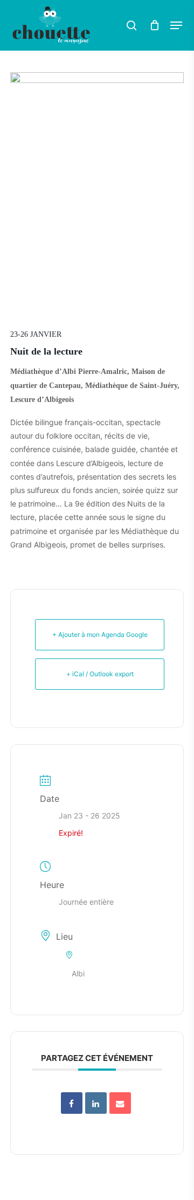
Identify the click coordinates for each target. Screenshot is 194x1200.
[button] (176, 25)
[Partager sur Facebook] (71, 1103)
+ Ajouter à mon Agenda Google (100, 634)
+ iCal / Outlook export (100, 674)
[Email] (120, 1103)
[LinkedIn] (96, 1103)
